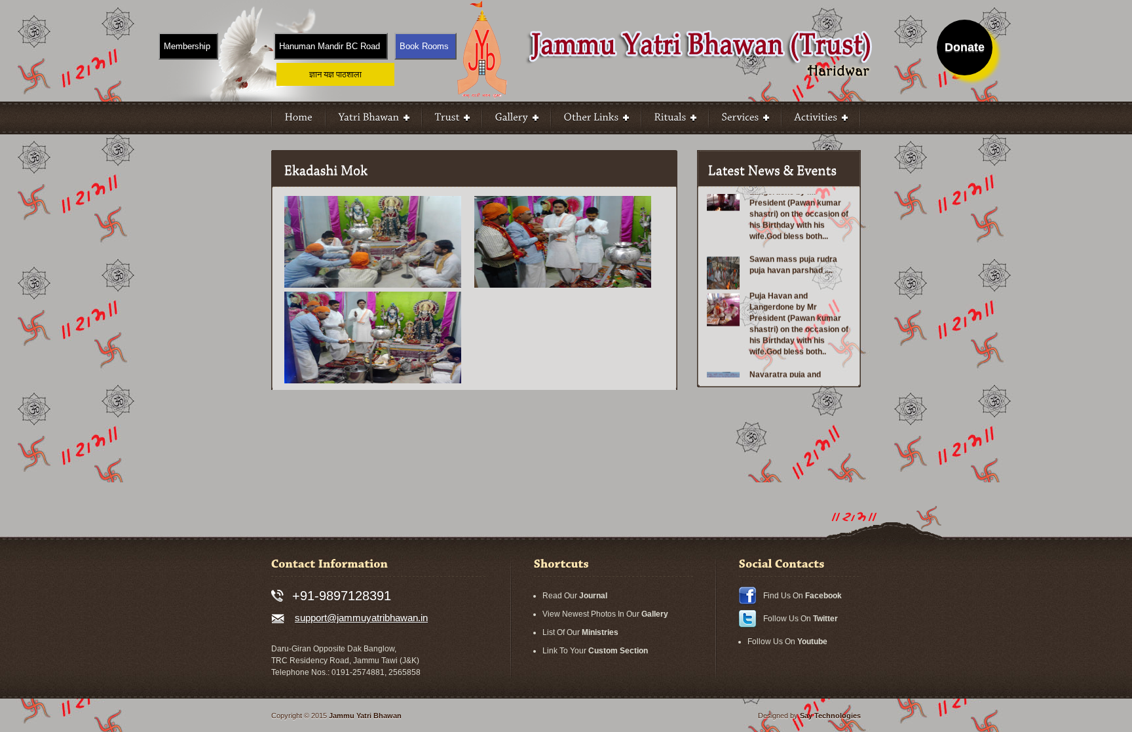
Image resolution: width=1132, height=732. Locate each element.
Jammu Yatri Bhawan (365, 716)
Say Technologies (830, 716)
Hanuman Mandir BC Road (329, 46)
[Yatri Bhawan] (374, 118)
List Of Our (580, 632)
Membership (187, 46)
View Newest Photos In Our (605, 614)
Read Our (574, 595)
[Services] (745, 118)
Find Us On (802, 595)
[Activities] (821, 118)
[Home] (298, 118)
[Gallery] (516, 118)
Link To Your (595, 650)
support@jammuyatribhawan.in (361, 617)
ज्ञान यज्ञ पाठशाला (335, 74)
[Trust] (452, 118)
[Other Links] (596, 118)
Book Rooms (424, 46)
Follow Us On (800, 618)
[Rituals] (675, 118)
